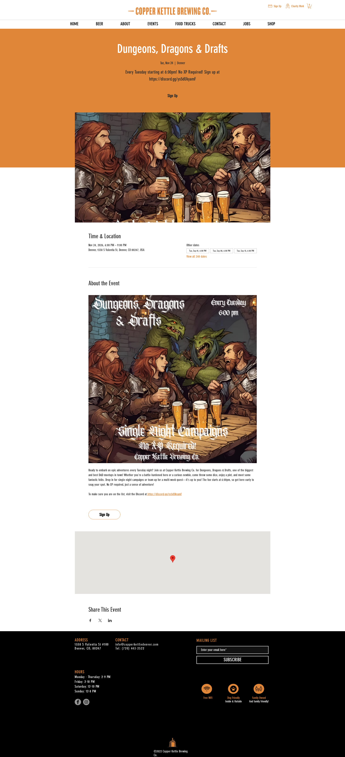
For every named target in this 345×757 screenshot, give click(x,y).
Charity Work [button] (297, 6)
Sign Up (172, 95)
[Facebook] (78, 702)
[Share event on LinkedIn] (110, 620)
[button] (270, 6)
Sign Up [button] (277, 6)
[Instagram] (86, 702)
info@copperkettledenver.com (137, 644)
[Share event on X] (100, 620)
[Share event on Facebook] (90, 620)
